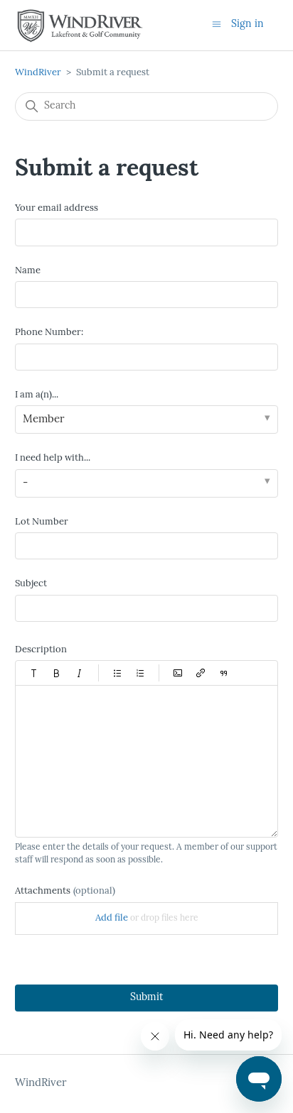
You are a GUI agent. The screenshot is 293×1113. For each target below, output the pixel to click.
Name (28, 270)
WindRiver (38, 72)
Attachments (65, 891)
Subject (31, 583)
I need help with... (52, 458)
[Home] (80, 25)
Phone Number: (49, 332)
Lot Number (41, 522)
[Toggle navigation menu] (216, 24)
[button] (34, 672)
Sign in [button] (247, 24)
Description (41, 649)
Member (44, 420)
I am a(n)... (36, 395)
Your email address (56, 208)
